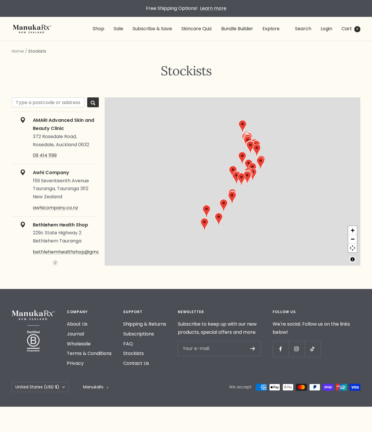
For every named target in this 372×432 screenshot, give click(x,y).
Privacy (75, 363)
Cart (349, 28)
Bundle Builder (237, 28)
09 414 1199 (45, 155)
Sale (118, 28)
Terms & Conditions (89, 353)
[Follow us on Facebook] (281, 349)
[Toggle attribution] (352, 259)
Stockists (133, 353)
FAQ (128, 343)
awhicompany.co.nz (55, 207)
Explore (271, 28)
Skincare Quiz (196, 28)
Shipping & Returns (144, 324)
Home (18, 51)
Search (303, 28)
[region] (232, 181)
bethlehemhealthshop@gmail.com (73, 252)
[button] (241, 179)
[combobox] (48, 102)
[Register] (252, 349)
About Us (77, 324)
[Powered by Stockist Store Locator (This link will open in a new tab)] (55, 263)
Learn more (213, 8)
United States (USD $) (37, 387)
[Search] (93, 102)
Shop (98, 28)
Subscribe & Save (152, 28)
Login (326, 28)
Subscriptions (138, 334)
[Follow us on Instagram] (297, 349)
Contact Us (136, 363)
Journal (75, 334)
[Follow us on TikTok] (313, 349)
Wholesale (79, 343)
